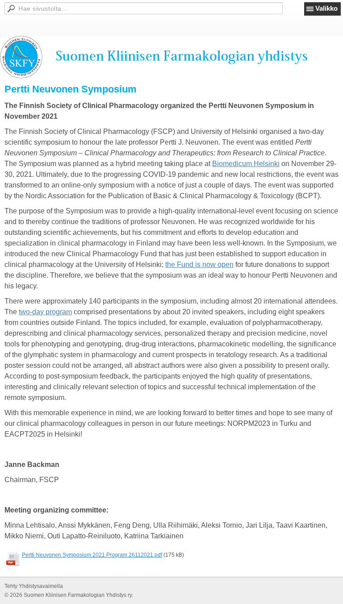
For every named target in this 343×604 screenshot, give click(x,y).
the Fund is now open (199, 264)
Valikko (326, 8)
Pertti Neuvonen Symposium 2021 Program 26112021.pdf (92, 555)
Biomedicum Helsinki (246, 163)
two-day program (45, 312)
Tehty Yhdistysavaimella (33, 586)
